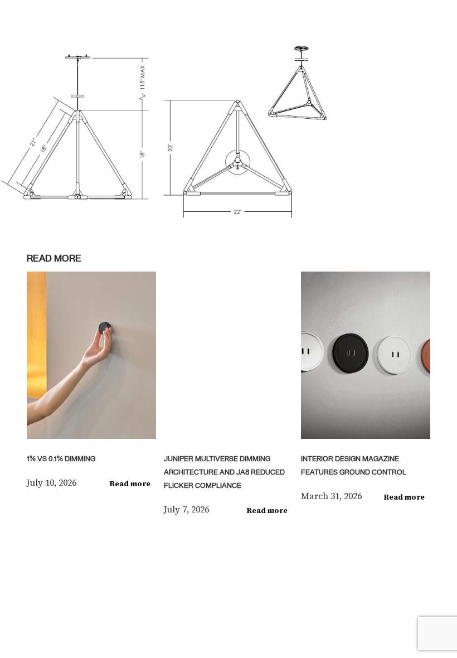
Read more (130, 483)
